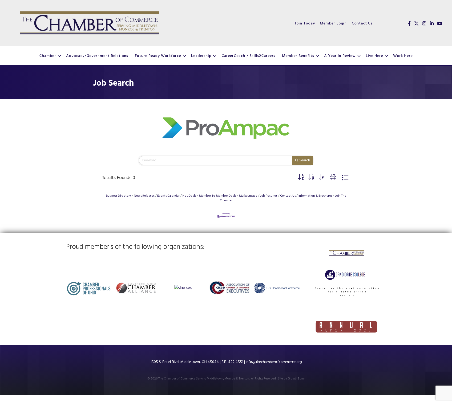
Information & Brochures (315, 195)
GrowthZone (296, 378)
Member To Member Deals (217, 195)
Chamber (47, 56)
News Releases (144, 195)
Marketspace (248, 195)
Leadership (201, 56)
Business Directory (118, 195)
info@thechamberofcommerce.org (274, 362)
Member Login (333, 23)
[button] (301, 177)
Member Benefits (298, 56)
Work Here (403, 56)
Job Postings (268, 195)
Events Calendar (168, 195)
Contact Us (362, 23)
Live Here (374, 56)
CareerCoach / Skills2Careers (248, 56)
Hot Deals (189, 195)
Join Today (305, 23)
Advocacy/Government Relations (97, 56)
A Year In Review (340, 56)
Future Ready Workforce (158, 56)
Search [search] (304, 160)
